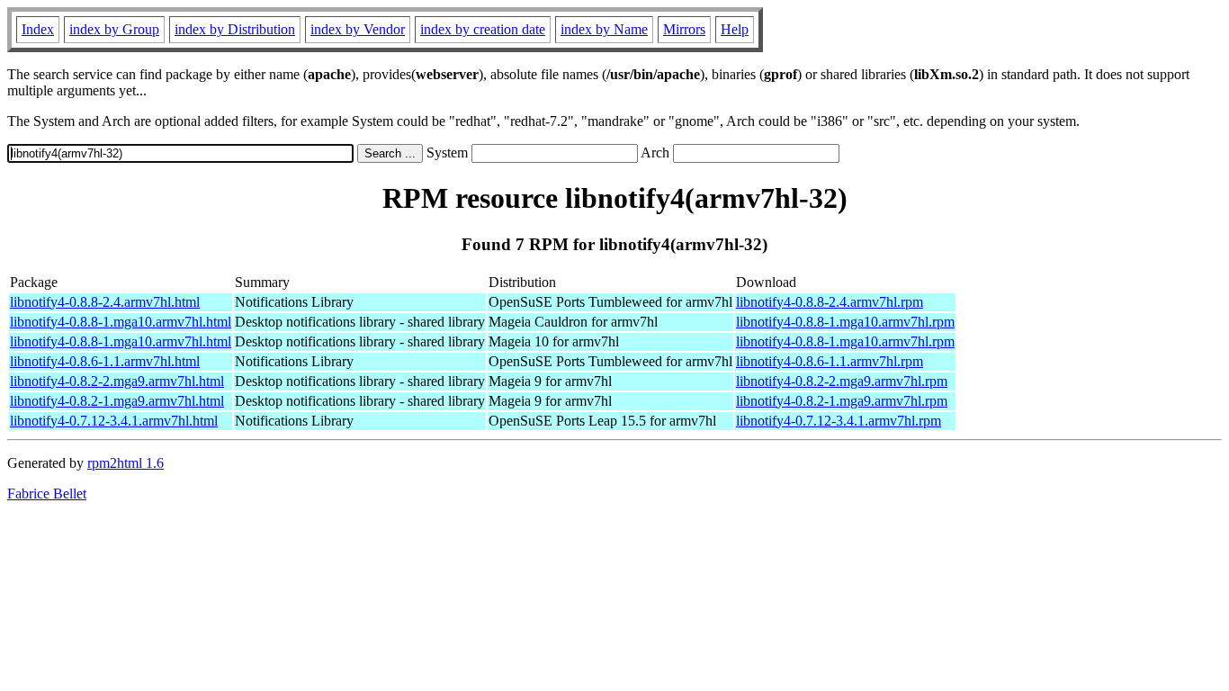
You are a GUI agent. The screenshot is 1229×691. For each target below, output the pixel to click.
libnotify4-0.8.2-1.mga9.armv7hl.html (117, 400)
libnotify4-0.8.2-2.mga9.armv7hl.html (117, 381)
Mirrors (684, 29)
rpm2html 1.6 (125, 463)
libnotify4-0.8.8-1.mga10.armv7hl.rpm (845, 321)
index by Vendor (357, 29)
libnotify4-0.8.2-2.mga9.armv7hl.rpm (841, 381)
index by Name (604, 29)
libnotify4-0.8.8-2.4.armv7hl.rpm (829, 302)
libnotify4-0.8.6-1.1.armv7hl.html (105, 361)
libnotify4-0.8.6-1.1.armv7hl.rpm (829, 361)
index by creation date (482, 29)
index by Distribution (235, 29)
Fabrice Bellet (46, 493)
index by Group (114, 29)
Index (38, 29)
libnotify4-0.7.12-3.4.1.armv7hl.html (114, 420)
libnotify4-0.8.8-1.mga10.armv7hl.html (120, 321)
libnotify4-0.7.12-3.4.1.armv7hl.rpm (838, 420)
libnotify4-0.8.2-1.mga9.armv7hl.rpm (841, 400)
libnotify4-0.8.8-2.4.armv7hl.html (105, 302)
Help (735, 29)
